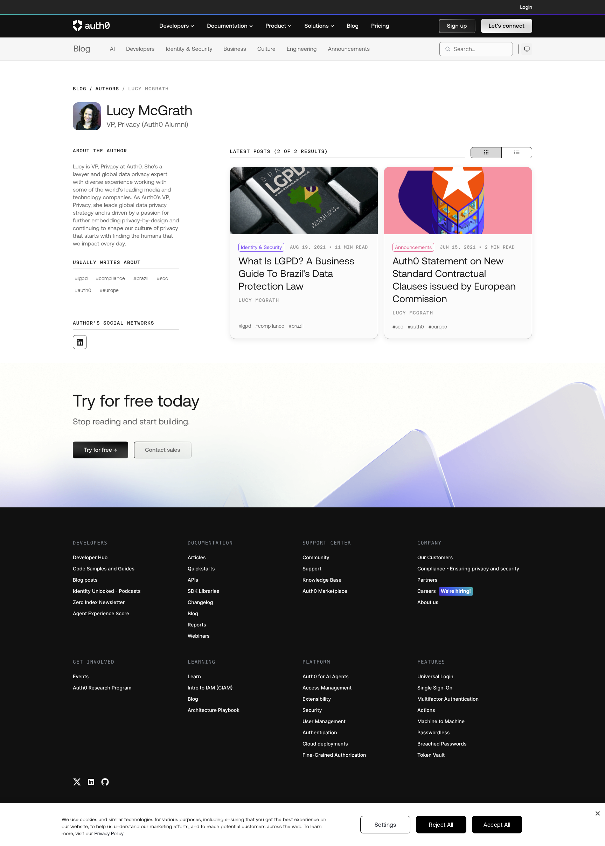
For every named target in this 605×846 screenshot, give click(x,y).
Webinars (199, 636)
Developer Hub (90, 558)
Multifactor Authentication (448, 699)
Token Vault (431, 755)
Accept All (497, 824)
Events (81, 677)
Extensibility (316, 699)
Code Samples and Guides (103, 569)
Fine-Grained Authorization (334, 755)
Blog (82, 49)
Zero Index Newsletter (99, 602)
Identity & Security (189, 49)
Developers (140, 49)
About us (427, 602)
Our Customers (435, 558)
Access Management (327, 688)
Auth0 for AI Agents (325, 677)
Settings (385, 824)
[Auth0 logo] (91, 26)
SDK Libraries (203, 591)
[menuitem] (177, 26)
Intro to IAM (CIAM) (210, 688)
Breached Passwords (441, 744)
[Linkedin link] (91, 782)
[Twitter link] (77, 782)
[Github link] (105, 782)
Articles (197, 558)
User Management (324, 721)
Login (526, 7)
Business (235, 49)
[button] (457, 26)
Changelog (200, 602)
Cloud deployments (325, 744)
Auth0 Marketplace (324, 591)
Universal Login (435, 677)
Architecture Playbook (213, 710)
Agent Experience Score (101, 614)
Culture (266, 49)
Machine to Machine (441, 721)
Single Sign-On (434, 688)
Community (315, 558)
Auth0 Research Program (102, 688)
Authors (107, 88)
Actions (426, 710)
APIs (193, 580)
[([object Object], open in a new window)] (80, 342)
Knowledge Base (321, 580)
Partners (427, 580)
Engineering (302, 49)
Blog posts (85, 580)
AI (112, 49)
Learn (194, 677)
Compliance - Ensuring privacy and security (468, 569)
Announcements (349, 49)
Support (311, 569)
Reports (197, 625)
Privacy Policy (109, 833)
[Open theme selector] (526, 49)
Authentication (319, 733)
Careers (444, 591)
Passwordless (433, 733)
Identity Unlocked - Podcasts (107, 591)
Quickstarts (201, 569)
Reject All (441, 824)
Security (312, 710)
